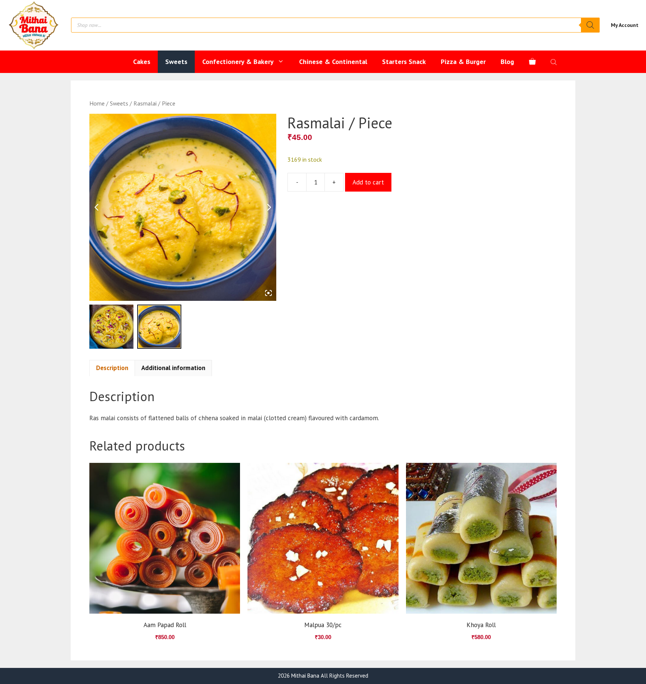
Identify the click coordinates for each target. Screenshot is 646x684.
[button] (108, 418)
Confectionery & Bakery (238, 61)
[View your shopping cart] (532, 62)
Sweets (176, 61)
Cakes (141, 61)
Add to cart (368, 182)
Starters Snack (404, 61)
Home (97, 103)
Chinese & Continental (333, 61)
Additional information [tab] (173, 368)
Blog (507, 61)
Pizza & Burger (463, 61)
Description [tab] (112, 368)
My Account (625, 25)
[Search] (590, 25)
